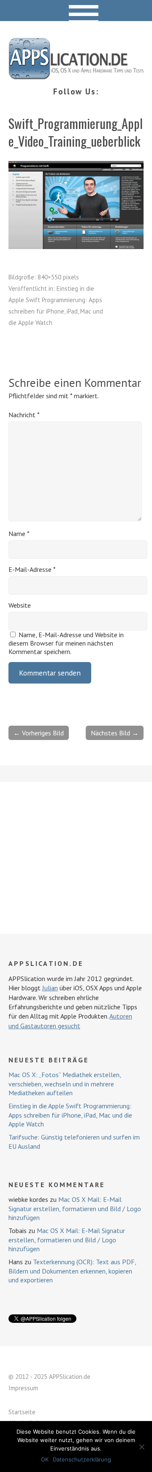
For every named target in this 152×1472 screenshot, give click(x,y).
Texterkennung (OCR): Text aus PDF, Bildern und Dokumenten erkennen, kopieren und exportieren (72, 1271)
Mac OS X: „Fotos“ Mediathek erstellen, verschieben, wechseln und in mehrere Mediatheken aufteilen (64, 1083)
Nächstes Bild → (114, 733)
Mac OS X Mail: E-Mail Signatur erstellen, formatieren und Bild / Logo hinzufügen (74, 1208)
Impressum (23, 1388)
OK (45, 1459)
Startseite (21, 1412)
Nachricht (24, 414)
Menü (76, 10)
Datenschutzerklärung (82, 1459)
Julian (50, 988)
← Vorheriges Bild (39, 733)
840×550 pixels (58, 277)
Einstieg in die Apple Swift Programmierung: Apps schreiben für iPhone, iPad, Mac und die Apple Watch (70, 1115)
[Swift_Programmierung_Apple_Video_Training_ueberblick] (76, 246)
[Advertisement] (76, 858)
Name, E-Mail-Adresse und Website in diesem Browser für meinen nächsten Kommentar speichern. (66, 643)
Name (19, 533)
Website (19, 605)
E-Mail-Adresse (32, 569)
